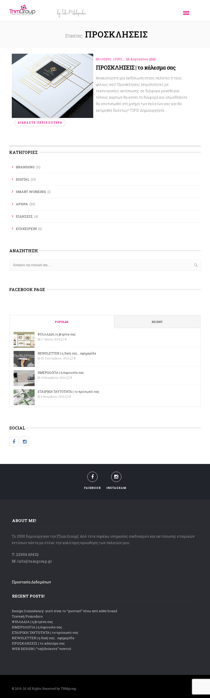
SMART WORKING (31, 191)
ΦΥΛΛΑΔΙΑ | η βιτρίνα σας (57, 334)
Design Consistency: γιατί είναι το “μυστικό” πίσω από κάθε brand (64, 611)
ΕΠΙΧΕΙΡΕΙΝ (26, 228)
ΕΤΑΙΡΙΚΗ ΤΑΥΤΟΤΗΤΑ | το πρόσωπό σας (68, 391)
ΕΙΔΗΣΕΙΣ (24, 216)
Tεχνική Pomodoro (27, 616)
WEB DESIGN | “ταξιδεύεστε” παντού (41, 648)
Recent (157, 322)
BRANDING (103, 59)
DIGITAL (22, 179)
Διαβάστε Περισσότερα (40, 122)
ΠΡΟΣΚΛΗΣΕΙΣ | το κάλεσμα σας (136, 67)
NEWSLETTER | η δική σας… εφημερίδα (67, 353)
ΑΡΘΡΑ (118, 59)
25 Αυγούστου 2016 (140, 59)
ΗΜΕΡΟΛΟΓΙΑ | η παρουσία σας (61, 372)
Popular (61, 322)
